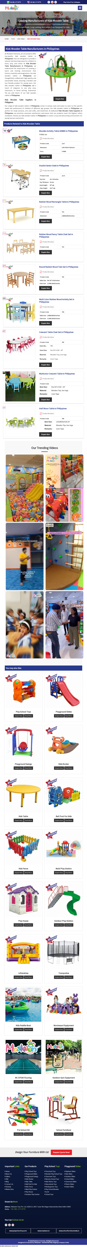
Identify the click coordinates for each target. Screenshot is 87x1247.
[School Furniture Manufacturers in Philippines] (64, 1109)
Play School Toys (31, 1171)
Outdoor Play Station (32, 1194)
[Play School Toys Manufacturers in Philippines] (23, 691)
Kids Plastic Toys (51, 1182)
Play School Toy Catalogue (71, 2)
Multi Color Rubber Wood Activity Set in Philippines (56, 300)
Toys (13, 39)
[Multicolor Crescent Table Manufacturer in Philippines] (20, 386)
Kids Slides (68, 1174)
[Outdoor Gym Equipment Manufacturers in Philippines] (64, 1057)
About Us (8, 1174)
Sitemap (8, 1187)
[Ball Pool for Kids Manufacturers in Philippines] (64, 795)
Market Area (9, 1189)
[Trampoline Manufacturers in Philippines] (64, 952)
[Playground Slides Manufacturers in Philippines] (64, 691)
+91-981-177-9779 (15, 2)
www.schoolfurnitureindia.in (69, 1231)
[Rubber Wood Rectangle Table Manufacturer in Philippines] (20, 214)
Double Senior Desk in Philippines (54, 165)
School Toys (49, 1194)
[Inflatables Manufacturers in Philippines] (23, 952)
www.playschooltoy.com (18, 1231)
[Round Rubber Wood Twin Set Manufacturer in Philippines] (20, 279)
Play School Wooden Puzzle (52, 1190)
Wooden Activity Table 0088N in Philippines (58, 131)
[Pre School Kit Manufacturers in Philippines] (23, 1109)
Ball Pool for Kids (31, 1184)
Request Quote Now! (61, 1152)
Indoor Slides (69, 1187)
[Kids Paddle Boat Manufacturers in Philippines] (23, 1005)
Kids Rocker (29, 1179)
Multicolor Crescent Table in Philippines (57, 373)
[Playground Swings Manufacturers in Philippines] (23, 743)
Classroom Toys (50, 1176)
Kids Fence (29, 1187)
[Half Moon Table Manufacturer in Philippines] (20, 421)
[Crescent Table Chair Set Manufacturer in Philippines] (20, 345)
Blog (7, 1182)
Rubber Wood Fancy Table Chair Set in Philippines (56, 235)
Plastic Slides (69, 1184)
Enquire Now (45, 157)
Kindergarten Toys (51, 1187)
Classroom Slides (70, 1182)
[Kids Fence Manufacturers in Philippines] (23, 848)
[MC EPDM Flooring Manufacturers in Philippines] (23, 1057)
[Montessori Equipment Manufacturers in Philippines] (64, 1005)
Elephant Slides (70, 1171)
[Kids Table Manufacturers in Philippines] (23, 795)
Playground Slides (31, 1174)
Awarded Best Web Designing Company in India (55, 1242)
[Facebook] (49, 2)
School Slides (69, 1179)
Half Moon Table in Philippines (53, 408)
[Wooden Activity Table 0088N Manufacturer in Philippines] (21, 143)
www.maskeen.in (44, 1231)
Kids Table (21, 39)
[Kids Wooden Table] (60, 73)
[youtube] (52, 2)
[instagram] (55, 2)
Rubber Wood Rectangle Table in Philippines (59, 202)
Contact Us (9, 1184)
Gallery (7, 1176)
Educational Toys (51, 1184)
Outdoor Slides (70, 1176)
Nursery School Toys (52, 1179)
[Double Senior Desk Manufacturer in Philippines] (20, 178)
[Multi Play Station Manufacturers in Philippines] (64, 848)
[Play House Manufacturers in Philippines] (23, 900)
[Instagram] (25, 488)
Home (7, 39)
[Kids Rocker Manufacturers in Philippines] (64, 743)
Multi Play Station (31, 1189)
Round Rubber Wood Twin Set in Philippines (58, 267)
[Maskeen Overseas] (12, 7)
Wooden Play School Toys (53, 1174)
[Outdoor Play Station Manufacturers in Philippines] (64, 900)
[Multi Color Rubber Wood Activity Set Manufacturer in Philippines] (20, 312)
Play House (29, 1192)
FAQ (6, 1179)
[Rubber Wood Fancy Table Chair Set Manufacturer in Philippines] (20, 247)
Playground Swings (31, 1176)
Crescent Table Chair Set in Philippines (56, 332)
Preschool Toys (50, 1171)
